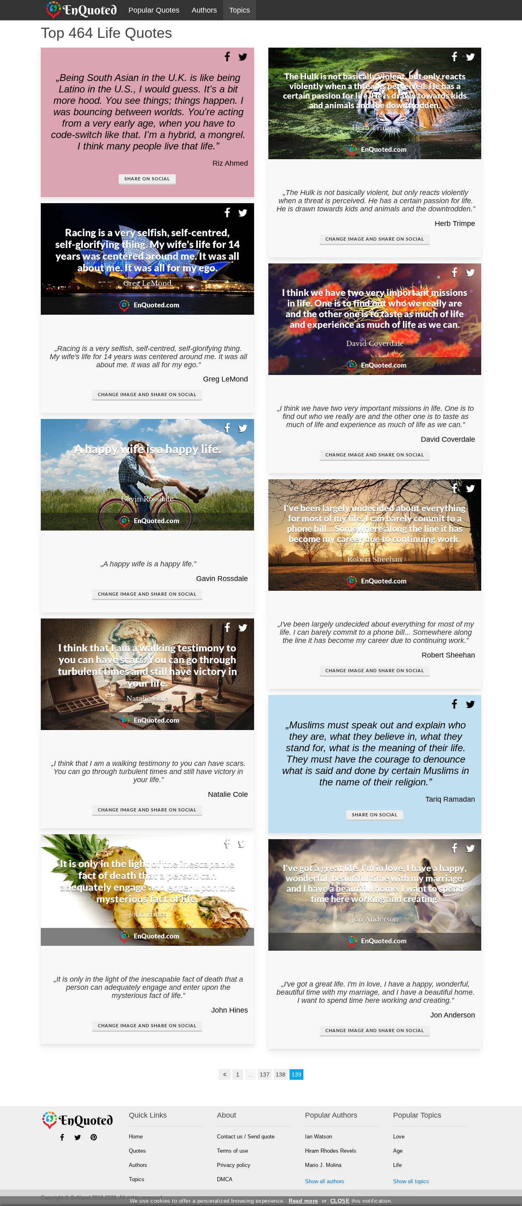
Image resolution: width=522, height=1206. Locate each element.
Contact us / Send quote (245, 1137)
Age (398, 1151)
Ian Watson (318, 1137)
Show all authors (324, 1181)
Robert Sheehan (448, 655)
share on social (147, 179)
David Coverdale (448, 439)
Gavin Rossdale (222, 578)
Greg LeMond (225, 379)
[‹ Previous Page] (225, 1074)
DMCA (224, 1179)
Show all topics (411, 1181)
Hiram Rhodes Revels (330, 1151)
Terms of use (232, 1151)
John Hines (229, 1010)
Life (397, 1165)
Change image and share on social (147, 394)
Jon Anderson (452, 1015)
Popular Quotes (153, 10)
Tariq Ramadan (450, 799)
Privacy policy (233, 1165)
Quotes (137, 1151)
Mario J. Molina (323, 1165)
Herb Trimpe (455, 223)
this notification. (361, 1201)
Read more (303, 1201)
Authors (204, 10)
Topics (239, 10)
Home (136, 1137)
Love (399, 1137)
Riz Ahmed (230, 163)
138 (280, 1074)
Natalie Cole (228, 794)
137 (265, 1074)
